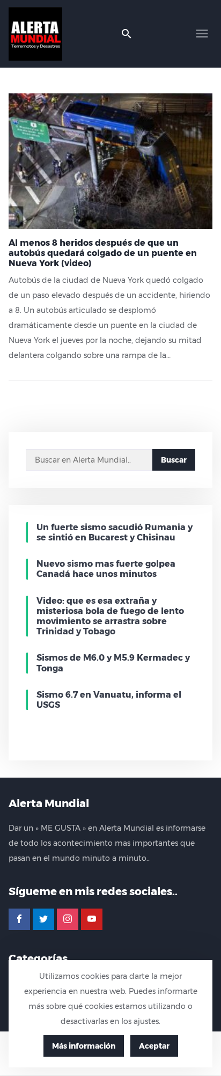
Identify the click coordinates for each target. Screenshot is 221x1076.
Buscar (174, 460)
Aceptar (154, 1046)
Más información (83, 1046)
